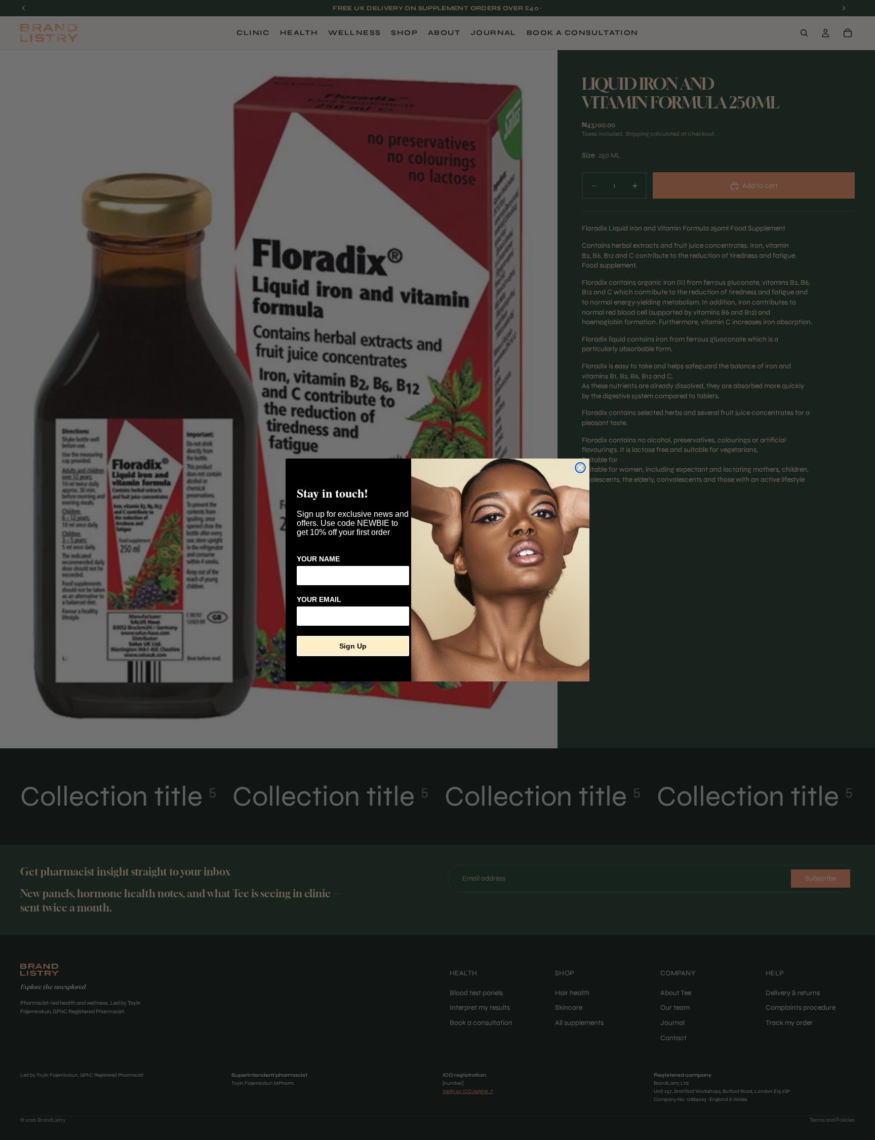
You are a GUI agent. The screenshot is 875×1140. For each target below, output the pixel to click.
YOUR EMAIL (319, 599)
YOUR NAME (318, 559)
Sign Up (353, 646)
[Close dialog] (580, 468)
